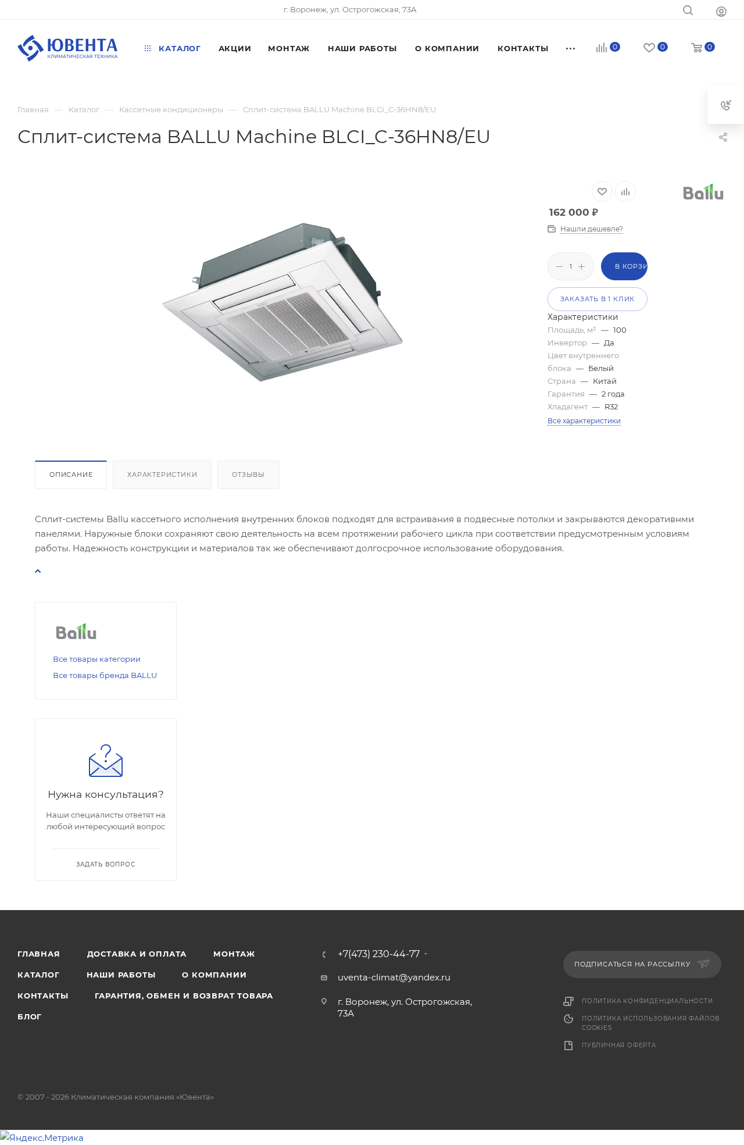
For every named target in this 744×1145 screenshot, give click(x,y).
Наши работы (121, 974)
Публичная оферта (619, 1045)
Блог (29, 1016)
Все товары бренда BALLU (105, 675)
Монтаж (234, 953)
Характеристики (162, 474)
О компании (214, 974)
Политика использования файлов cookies (651, 1023)
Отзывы (248, 474)
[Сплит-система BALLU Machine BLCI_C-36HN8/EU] (282, 302)
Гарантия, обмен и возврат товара (184, 995)
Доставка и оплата (137, 953)
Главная (38, 953)
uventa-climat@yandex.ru (394, 977)
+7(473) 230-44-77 (379, 954)
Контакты (42, 995)
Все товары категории (97, 659)
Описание (70, 474)
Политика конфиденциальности (647, 1001)
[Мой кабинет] (721, 11)
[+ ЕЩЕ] (571, 48)
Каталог (38, 974)
